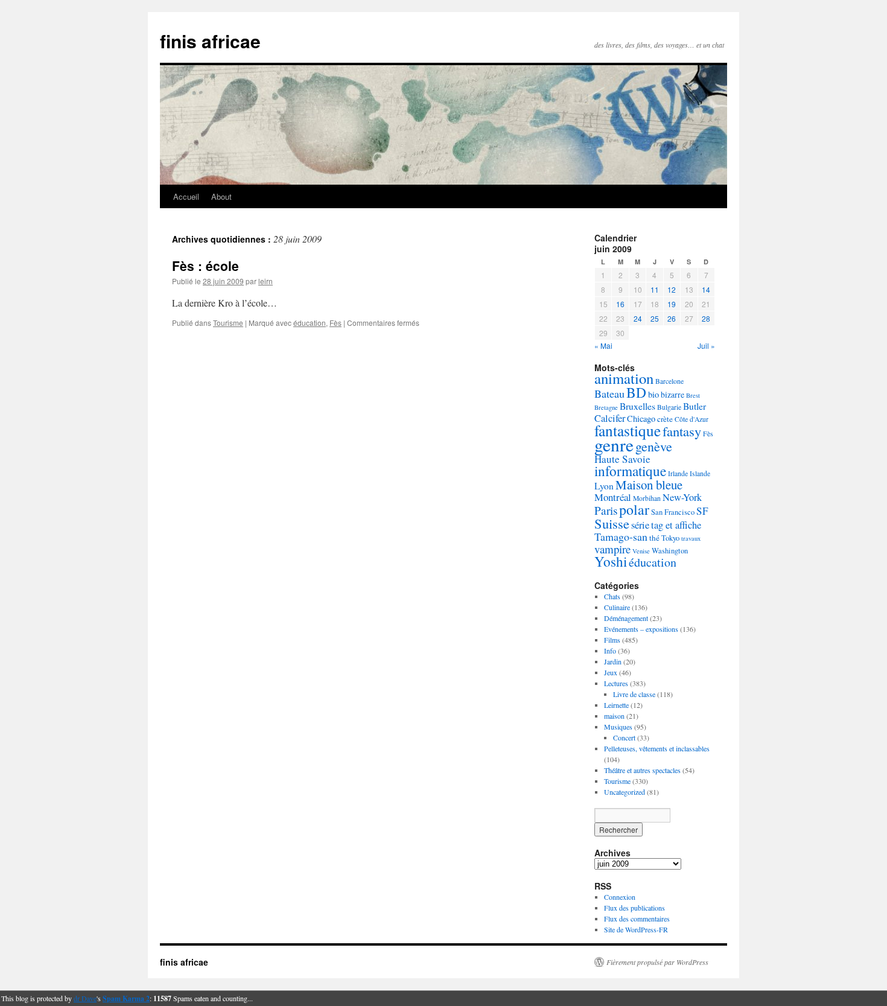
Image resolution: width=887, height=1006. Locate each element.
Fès (335, 322)
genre (614, 444)
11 (654, 289)
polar (634, 509)
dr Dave (85, 998)
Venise (641, 551)
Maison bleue (648, 484)
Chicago (641, 418)
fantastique (627, 430)
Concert (624, 737)
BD (636, 392)
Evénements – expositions (641, 629)
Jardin (613, 661)
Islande (700, 473)
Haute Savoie (622, 459)
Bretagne (606, 407)
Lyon (604, 486)
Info (610, 650)
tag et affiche (676, 525)
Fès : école (205, 265)
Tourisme (228, 322)
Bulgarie (669, 407)
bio (653, 394)
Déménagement (626, 618)
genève (653, 446)
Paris (605, 510)
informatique (630, 470)
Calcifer (609, 418)
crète (665, 418)
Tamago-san (620, 536)
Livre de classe (634, 694)
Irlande (678, 473)
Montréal (612, 497)
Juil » (706, 345)
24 (638, 318)
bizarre (672, 394)
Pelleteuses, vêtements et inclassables (657, 748)
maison (614, 716)
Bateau (609, 393)
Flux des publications (634, 907)
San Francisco (673, 512)
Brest (693, 395)
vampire (612, 548)
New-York (682, 497)
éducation (309, 322)
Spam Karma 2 (126, 998)
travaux (691, 538)
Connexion (619, 897)
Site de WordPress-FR (636, 929)
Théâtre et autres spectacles (642, 770)
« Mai (603, 345)
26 (671, 318)
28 (706, 318)
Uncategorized (624, 792)
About (221, 196)
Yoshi (610, 561)
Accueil (186, 196)
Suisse (611, 523)
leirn (265, 281)
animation (623, 378)
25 (654, 318)
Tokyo (670, 538)
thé (654, 537)
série (640, 525)
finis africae (210, 41)
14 (706, 289)
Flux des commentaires (637, 918)
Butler (694, 406)
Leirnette (616, 705)
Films (612, 640)
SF (702, 511)
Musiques (618, 726)
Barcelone (669, 381)
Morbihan (647, 498)
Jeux (610, 672)
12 (671, 289)
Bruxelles (637, 406)
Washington (670, 551)
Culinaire (617, 607)
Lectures (616, 683)
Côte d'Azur (691, 419)
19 (671, 304)
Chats (612, 596)
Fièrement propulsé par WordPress (657, 962)
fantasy (682, 431)
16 (620, 304)
